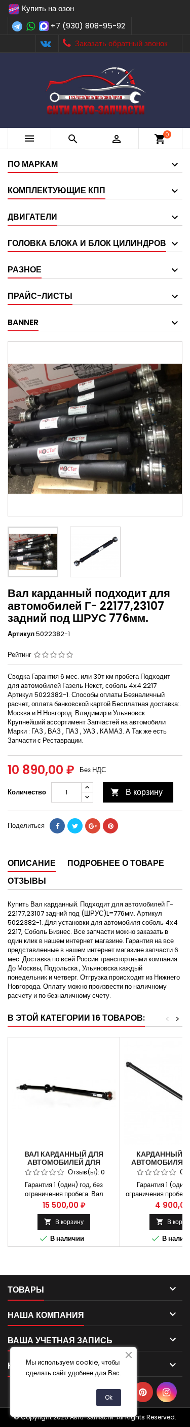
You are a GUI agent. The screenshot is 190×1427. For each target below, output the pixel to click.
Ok (108, 1397)
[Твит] (75, 825)
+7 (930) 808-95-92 (88, 25)
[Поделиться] (57, 825)
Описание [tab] (32, 863)
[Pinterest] (110, 825)
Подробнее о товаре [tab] (115, 863)
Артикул (21, 634)
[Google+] (92, 825)
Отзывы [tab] (27, 881)
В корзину (136, 792)
